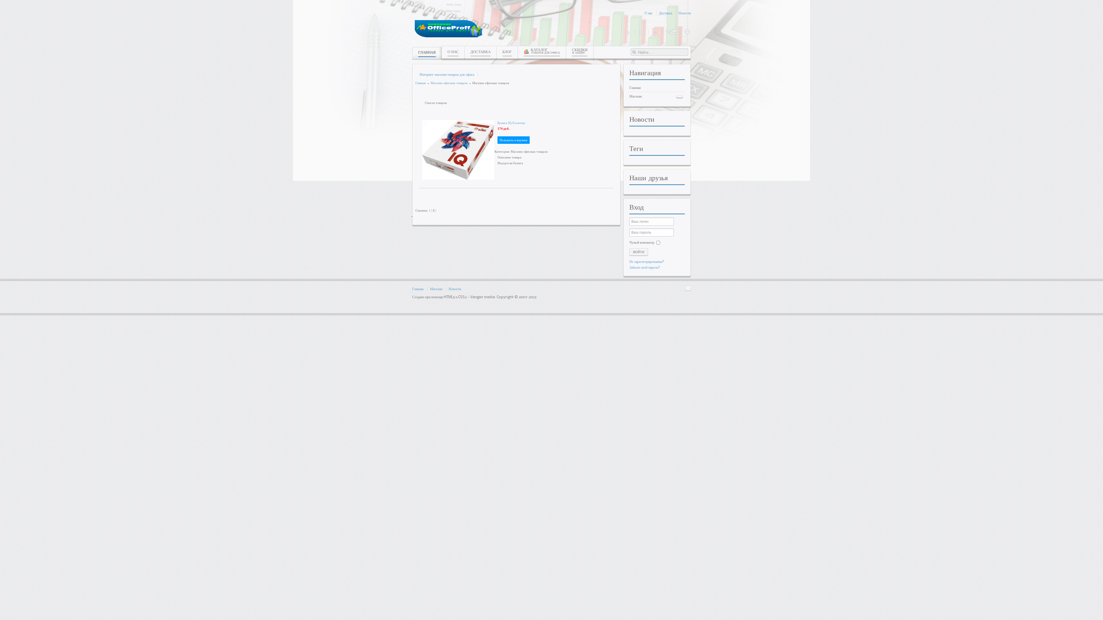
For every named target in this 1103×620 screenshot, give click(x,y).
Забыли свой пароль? (644, 267)
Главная (420, 83)
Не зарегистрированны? (646, 261)
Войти (638, 252)
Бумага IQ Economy (511, 123)
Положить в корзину (514, 140)
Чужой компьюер (641, 242)
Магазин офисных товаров (449, 83)
